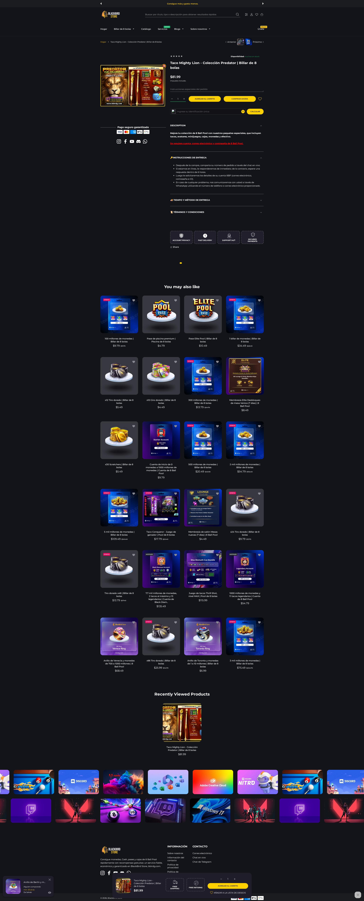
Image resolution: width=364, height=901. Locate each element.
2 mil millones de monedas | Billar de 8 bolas (245, 466)
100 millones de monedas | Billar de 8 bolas (119, 340)
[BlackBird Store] (110, 14)
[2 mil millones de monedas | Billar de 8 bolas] (245, 440)
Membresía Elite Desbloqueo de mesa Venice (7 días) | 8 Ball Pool (244, 403)
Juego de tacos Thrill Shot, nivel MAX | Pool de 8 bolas (203, 594)
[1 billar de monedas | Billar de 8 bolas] (245, 314)
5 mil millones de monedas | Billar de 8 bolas (119, 533)
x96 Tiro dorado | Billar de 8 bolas (161, 662)
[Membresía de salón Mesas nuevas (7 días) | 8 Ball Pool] (203, 507)
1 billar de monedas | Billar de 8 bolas (244, 340)
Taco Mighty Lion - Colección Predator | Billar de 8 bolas (147, 883)
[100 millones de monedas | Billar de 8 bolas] (119, 314)
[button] (101, 3)
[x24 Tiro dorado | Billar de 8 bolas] (245, 507)
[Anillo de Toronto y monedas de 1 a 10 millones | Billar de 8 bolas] (203, 636)
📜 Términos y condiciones (187, 212)
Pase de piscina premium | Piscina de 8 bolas (161, 340)
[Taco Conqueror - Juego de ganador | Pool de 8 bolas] (161, 507)
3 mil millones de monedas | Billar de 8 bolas (245, 662)
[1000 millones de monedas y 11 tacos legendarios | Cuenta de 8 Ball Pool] (245, 569)
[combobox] (192, 14)
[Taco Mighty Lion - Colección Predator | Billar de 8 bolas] (182, 722)
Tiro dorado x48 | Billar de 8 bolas (119, 594)
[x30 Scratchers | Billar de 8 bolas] (119, 440)
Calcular (255, 111)
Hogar (103, 42)
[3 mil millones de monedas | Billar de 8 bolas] (245, 636)
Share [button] (176, 247)
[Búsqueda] (237, 14)
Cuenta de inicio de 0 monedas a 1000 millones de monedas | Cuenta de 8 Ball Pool (161, 469)
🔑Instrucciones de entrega (188, 157)
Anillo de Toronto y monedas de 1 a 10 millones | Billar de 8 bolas (202, 663)
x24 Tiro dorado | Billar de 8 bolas (244, 533)
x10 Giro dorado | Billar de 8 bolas (161, 401)
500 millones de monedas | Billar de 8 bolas (203, 466)
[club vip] (174, 111)
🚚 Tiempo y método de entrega (190, 200)
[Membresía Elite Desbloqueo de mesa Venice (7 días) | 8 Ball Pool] (245, 376)
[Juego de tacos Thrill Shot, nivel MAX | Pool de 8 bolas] (203, 569)
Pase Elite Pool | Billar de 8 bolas (203, 340)
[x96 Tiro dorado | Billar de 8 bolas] (161, 636)
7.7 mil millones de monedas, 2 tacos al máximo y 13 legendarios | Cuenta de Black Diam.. (161, 597)
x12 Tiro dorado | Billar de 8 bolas (119, 401)
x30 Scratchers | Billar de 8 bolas (119, 466)
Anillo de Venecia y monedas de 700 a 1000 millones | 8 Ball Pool (119, 663)
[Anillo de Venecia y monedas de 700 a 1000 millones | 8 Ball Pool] (119, 636)
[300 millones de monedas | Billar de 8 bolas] (203, 376)
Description (178, 125)
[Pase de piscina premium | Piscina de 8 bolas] (161, 314)
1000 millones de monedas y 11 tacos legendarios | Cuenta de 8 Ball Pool (244, 596)
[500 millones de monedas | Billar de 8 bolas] (203, 440)
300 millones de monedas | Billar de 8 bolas (203, 401)
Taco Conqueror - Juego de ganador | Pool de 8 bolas (161, 533)
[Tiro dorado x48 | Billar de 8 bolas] (119, 569)
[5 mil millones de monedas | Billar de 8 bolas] (119, 507)
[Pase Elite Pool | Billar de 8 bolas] (203, 314)
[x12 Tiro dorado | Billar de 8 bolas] (119, 376)
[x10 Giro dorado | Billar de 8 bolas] (161, 376)
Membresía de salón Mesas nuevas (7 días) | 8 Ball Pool (203, 533)
